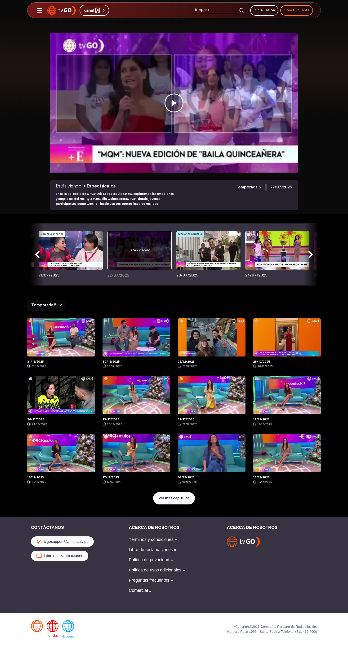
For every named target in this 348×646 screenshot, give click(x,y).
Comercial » (140, 590)
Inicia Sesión (264, 10)
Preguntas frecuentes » (151, 580)
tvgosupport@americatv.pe (66, 541)
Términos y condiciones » (153, 539)
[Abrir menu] (39, 10)
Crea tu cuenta (297, 10)
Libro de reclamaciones (63, 556)
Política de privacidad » (151, 559)
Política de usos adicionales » (157, 570)
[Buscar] (242, 10)
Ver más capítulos (174, 498)
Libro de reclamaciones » (152, 549)
